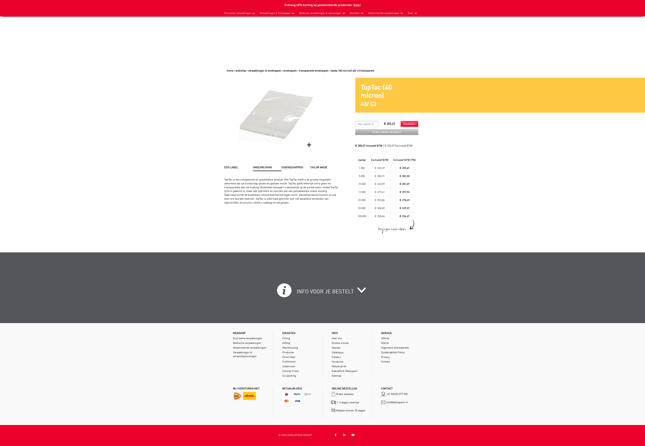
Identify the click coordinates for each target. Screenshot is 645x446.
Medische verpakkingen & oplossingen (320, 13)
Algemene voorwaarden (395, 347)
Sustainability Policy (393, 352)
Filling (286, 338)
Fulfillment (288, 361)
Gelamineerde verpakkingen (383, 13)
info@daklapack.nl (397, 402)
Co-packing (289, 375)
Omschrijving (262, 167)
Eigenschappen (292, 167)
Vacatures (337, 361)
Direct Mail (288, 357)
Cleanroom (288, 366)
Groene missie (340, 343)
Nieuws (336, 347)
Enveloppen (290, 70)
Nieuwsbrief (339, 366)
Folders (336, 357)
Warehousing (290, 347)
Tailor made (318, 167)
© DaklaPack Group (295, 435)
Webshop (240, 70)
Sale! (357, 5)
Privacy (385, 357)
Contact (385, 361)
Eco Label (231, 167)
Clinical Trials (290, 371)
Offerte (385, 338)
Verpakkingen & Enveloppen (275, 13)
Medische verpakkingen (247, 343)
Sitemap (336, 375)
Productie (288, 352)
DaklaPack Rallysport (344, 371)
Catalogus (337, 352)
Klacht (385, 343)
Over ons (337, 338)
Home (230, 70)
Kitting (286, 343)
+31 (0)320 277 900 (396, 394)
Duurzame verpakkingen (237, 13)
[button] (322, 292)
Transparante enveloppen (313, 70)
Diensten (355, 13)
